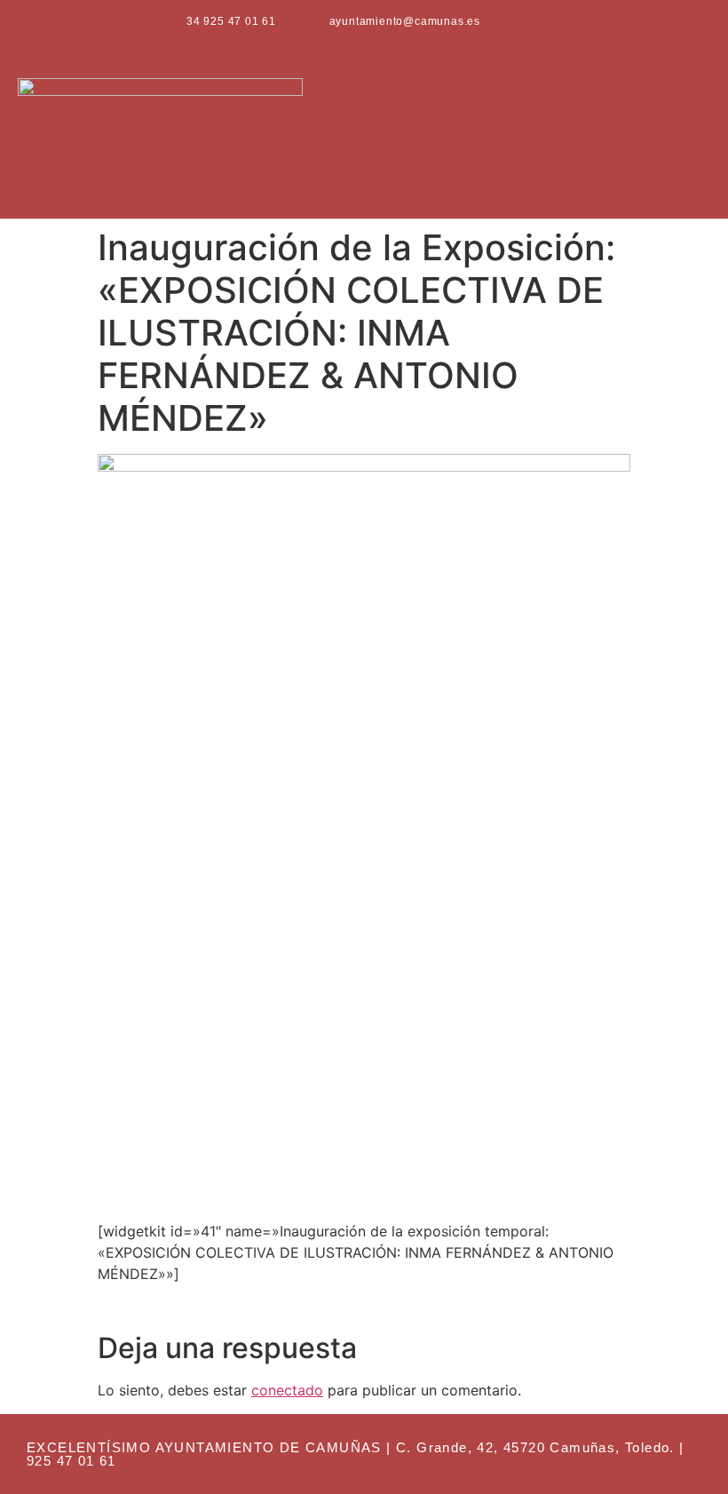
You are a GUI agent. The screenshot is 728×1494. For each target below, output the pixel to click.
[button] (697, 131)
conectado (287, 1390)
